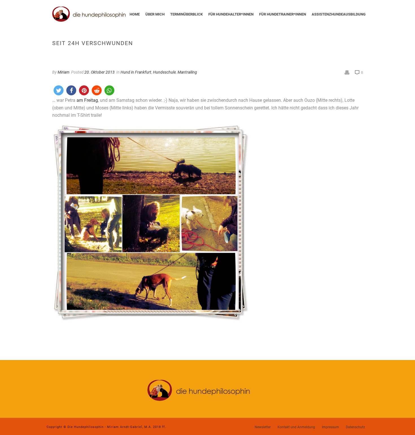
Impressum (330, 427)
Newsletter (263, 427)
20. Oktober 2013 (99, 72)
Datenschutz (355, 427)
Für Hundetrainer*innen (282, 14)
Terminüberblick (186, 14)
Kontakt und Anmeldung (296, 427)
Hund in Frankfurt (136, 72)
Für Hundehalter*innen (231, 14)
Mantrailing (187, 72)
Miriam (63, 72)
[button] (59, 90)
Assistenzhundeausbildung (339, 14)
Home (135, 14)
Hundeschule (164, 72)
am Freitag (87, 100)
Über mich (155, 14)
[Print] (347, 72)
